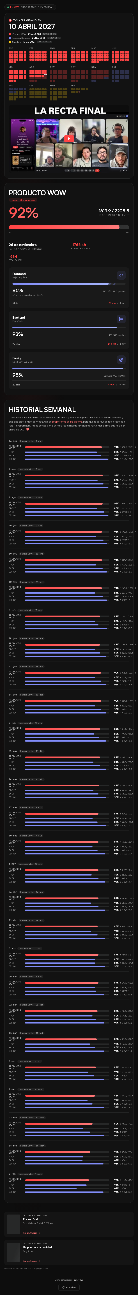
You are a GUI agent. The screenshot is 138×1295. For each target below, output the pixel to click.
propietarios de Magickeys (67, 421)
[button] (69, 139)
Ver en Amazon (30, 1233)
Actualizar (71, 1287)
